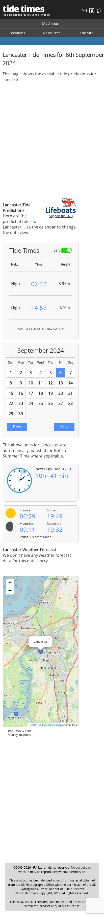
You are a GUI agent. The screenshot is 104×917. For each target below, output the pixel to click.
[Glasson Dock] (16, 714)
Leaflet (33, 725)
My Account (52, 23)
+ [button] (10, 583)
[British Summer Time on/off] (66, 250)
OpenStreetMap (52, 725)
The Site (86, 32)
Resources (52, 32)
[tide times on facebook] (91, 12)
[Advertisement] (52, 138)
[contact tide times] (84, 12)
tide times (23, 9)
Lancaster (40, 641)
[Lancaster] (40, 651)
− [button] (10, 590)
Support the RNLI (61, 216)
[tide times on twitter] (98, 12)
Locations (17, 32)
